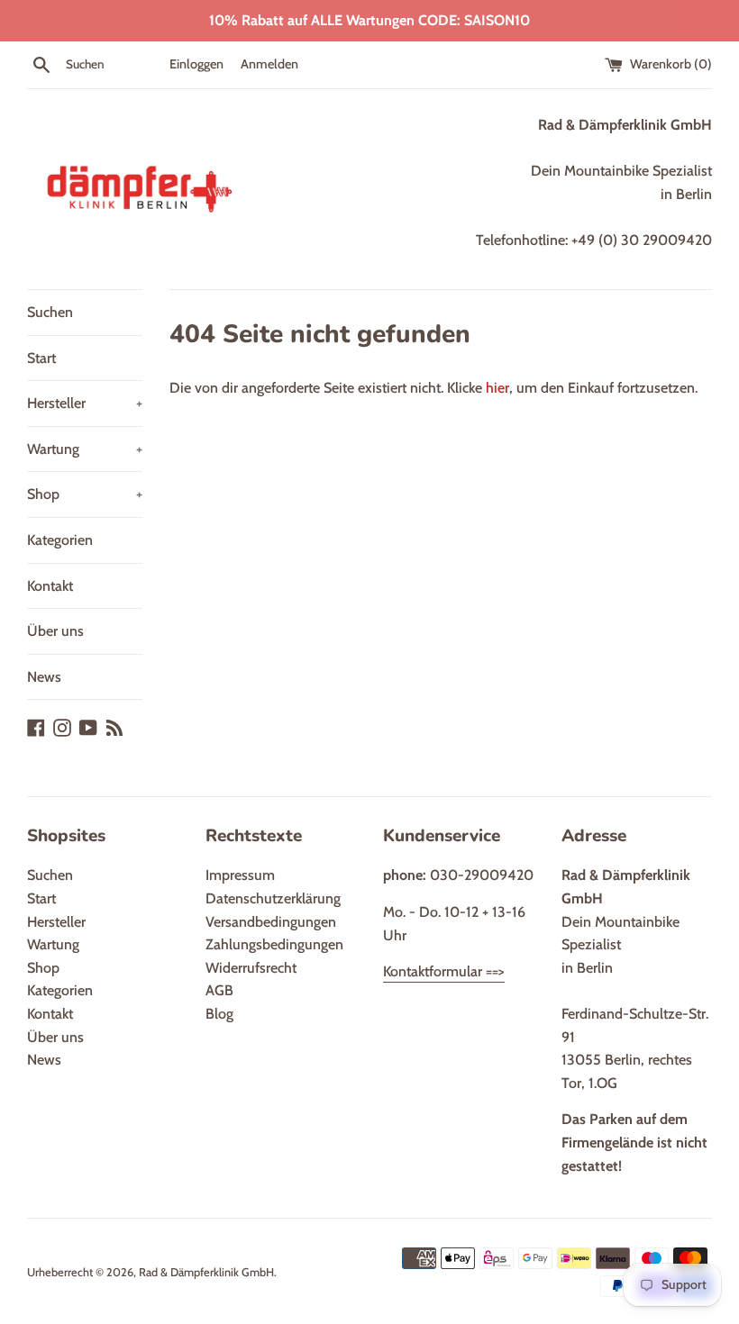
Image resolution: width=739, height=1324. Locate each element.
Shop (84, 494)
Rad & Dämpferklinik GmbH (206, 1272)
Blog (219, 1013)
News (44, 676)
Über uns (55, 630)
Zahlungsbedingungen (274, 944)
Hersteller (84, 403)
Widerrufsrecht (251, 967)
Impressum (240, 875)
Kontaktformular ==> (444, 971)
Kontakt (50, 585)
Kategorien (60, 540)
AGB (219, 990)
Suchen (50, 312)
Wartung (84, 449)
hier (497, 387)
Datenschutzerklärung (273, 898)
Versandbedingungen (270, 921)
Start (41, 358)
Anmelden (269, 64)
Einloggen (196, 64)
